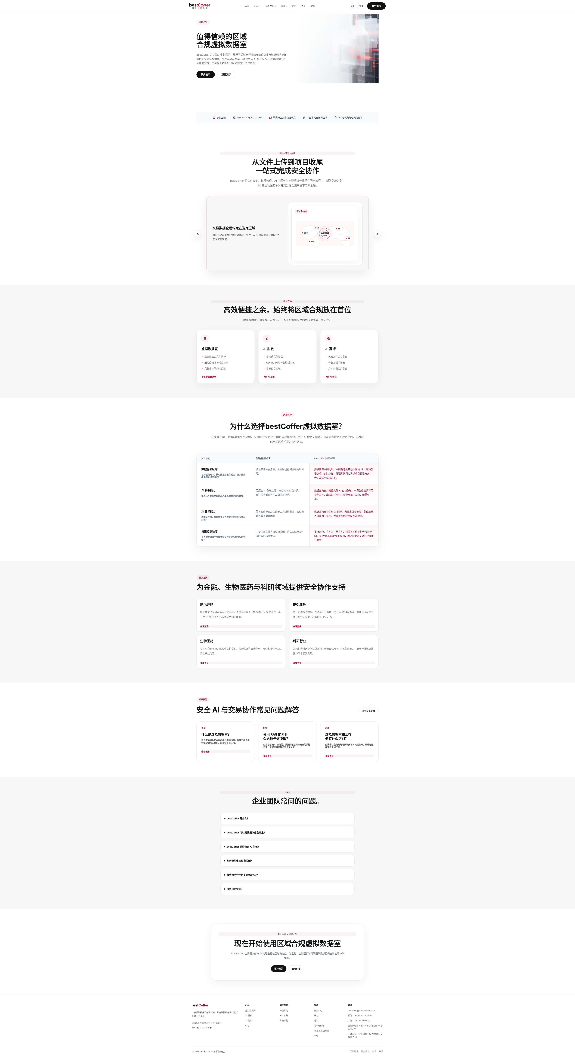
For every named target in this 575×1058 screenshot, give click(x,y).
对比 (316, 1020)
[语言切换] (352, 6)
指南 (316, 1015)
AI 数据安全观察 (321, 1030)
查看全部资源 (368, 711)
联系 (313, 6)
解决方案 (269, 6)
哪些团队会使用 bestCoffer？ (243, 874)
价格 (294, 6)
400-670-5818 (362, 1020)
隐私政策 (354, 1051)
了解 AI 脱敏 (269, 377)
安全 (374, 1051)
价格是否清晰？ (235, 888)
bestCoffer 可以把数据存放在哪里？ (246, 832)
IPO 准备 (284, 1015)
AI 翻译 (248, 1020)
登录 (361, 6)
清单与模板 (319, 1025)
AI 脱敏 (248, 1015)
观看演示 (226, 74)
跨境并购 (284, 1010)
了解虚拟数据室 (208, 377)
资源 (283, 6)
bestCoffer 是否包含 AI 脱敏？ (243, 846)
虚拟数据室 (250, 1010)
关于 (303, 6)
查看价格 (296, 968)
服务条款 (365, 1051)
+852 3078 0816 (363, 1015)
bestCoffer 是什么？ (238, 818)
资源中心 (318, 1010)
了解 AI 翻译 (331, 377)
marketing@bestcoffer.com (361, 1010)
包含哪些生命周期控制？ (240, 860)
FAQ (316, 1035)
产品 (256, 6)
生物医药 (284, 1020)
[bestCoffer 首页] (199, 6)
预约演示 (376, 5)
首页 (247, 6)
